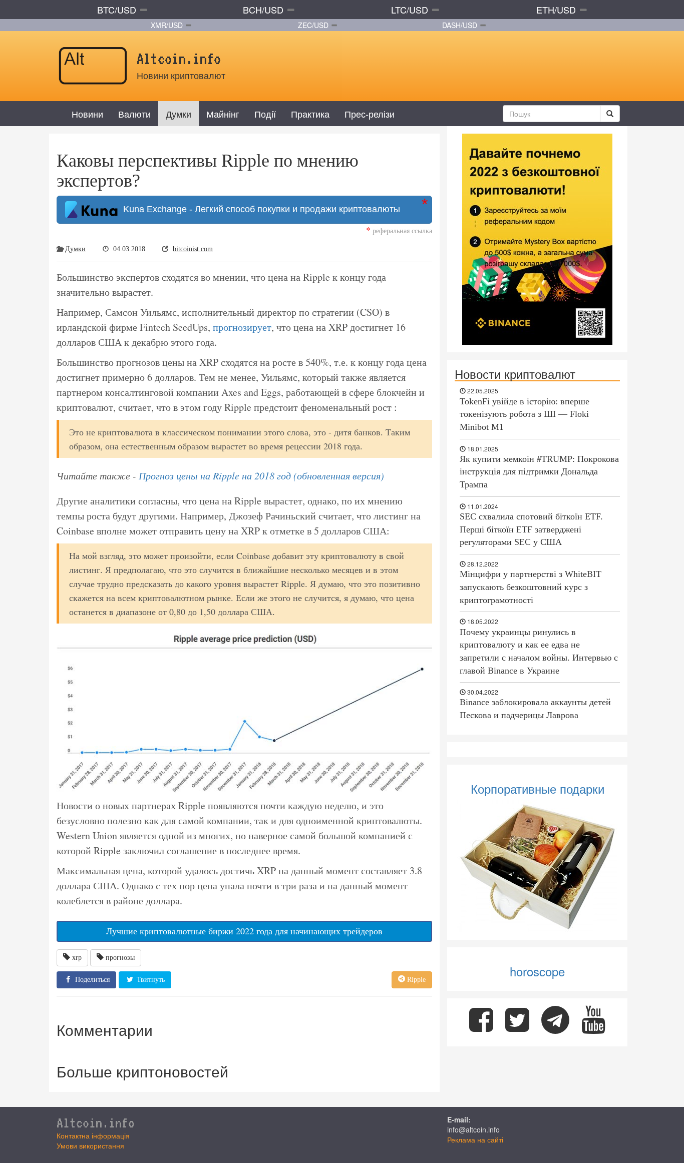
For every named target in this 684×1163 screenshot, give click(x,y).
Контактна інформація (93, 1135)
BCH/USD (263, 9)
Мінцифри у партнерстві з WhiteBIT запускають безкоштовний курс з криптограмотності (530, 587)
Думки (178, 113)
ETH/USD (556, 9)
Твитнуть (150, 979)
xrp (77, 957)
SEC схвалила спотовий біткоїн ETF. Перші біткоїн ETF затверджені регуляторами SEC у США (531, 529)
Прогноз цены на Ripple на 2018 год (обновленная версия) (261, 475)
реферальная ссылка (399, 230)
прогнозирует (242, 327)
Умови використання (90, 1145)
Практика (310, 113)
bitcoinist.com (193, 249)
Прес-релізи (370, 113)
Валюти (134, 113)
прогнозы (120, 957)
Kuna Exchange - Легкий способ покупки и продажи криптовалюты (259, 209)
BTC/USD (116, 9)
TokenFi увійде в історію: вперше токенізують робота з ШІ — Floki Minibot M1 (524, 414)
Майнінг (222, 113)
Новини (87, 113)
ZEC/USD (313, 25)
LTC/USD (409, 9)
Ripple (415, 979)
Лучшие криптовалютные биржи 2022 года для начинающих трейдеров (244, 931)
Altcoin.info (96, 1122)
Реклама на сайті (475, 1139)
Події (265, 113)
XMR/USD (167, 25)
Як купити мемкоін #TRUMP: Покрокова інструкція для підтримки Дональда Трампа (539, 471)
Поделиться (91, 979)
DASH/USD (459, 25)
